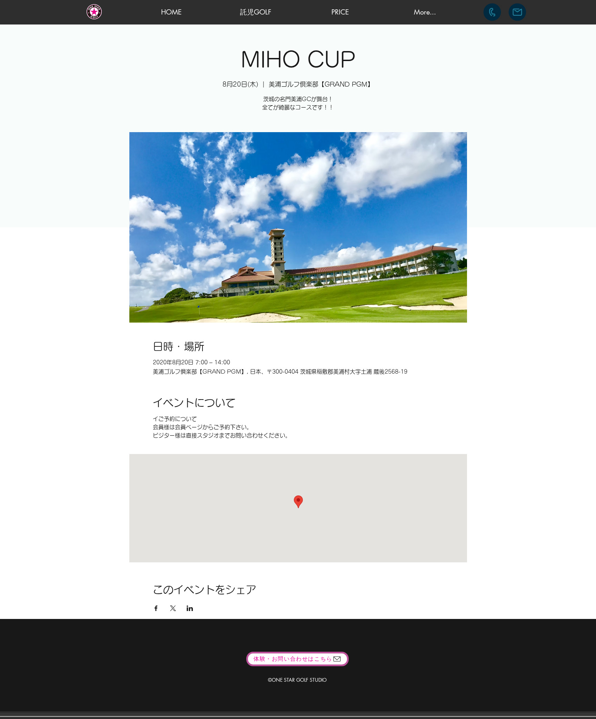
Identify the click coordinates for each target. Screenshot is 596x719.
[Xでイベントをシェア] (173, 608)
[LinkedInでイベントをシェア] (190, 608)
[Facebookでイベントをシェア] (156, 608)
